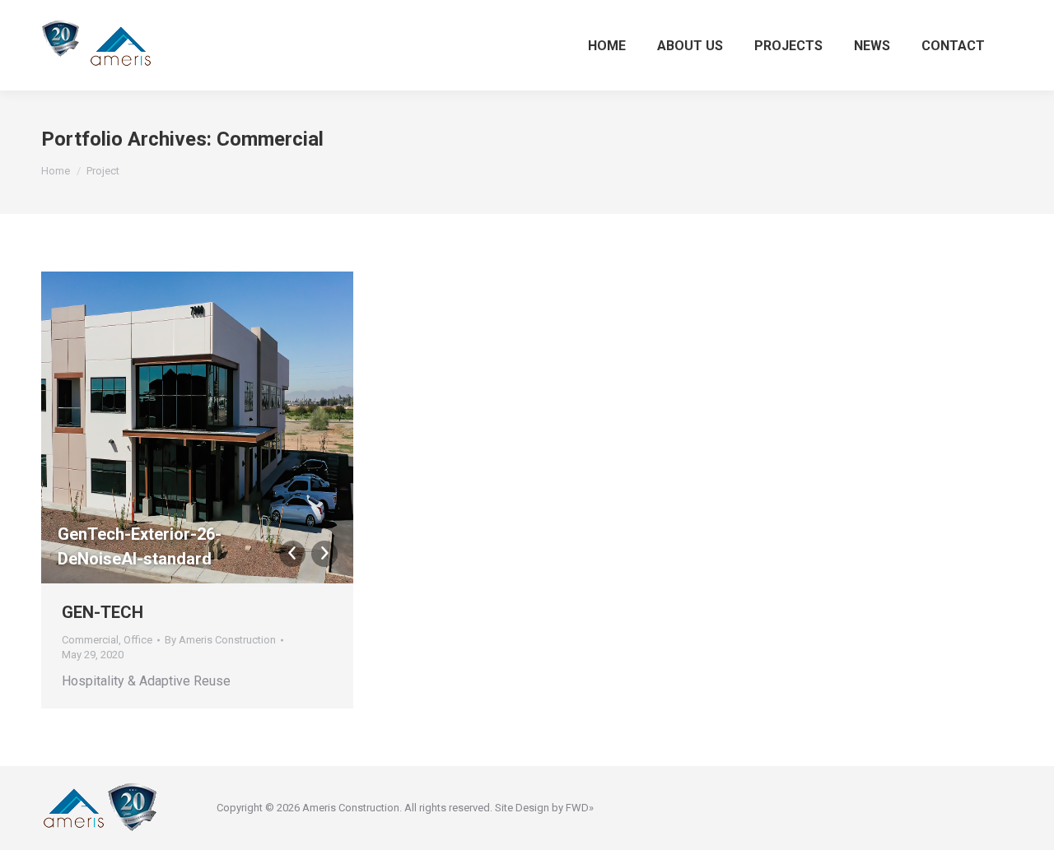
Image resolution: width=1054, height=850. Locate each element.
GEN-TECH (102, 612)
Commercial (90, 640)
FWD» (580, 807)
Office (138, 640)
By (220, 640)
